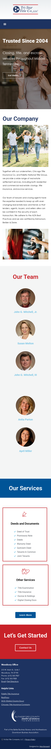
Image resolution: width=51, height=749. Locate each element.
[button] (5, 24)
